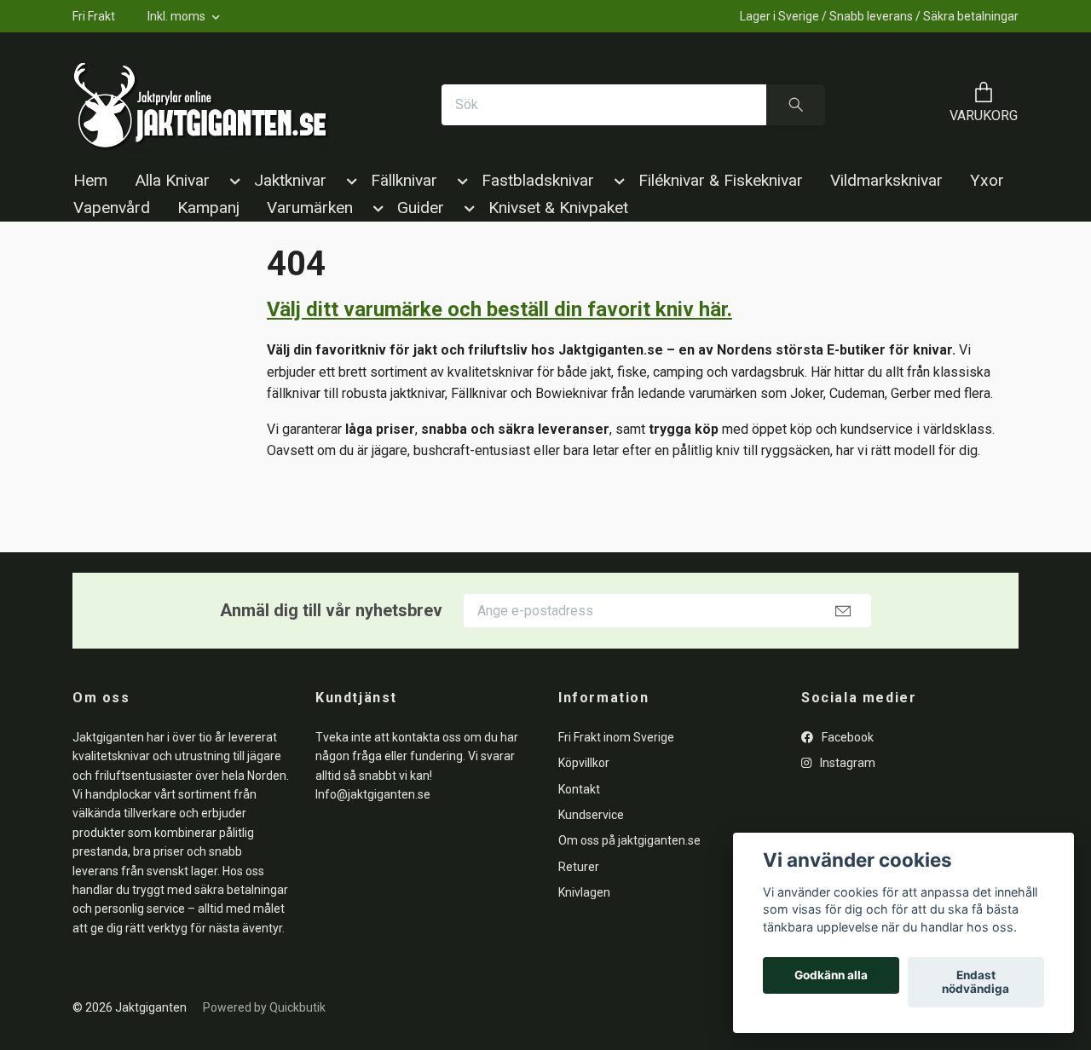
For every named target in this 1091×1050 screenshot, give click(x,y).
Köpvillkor (583, 763)
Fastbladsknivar (538, 180)
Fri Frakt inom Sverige (616, 737)
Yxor (987, 180)
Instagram (846, 763)
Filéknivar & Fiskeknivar (720, 180)
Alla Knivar (172, 180)
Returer (578, 867)
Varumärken (310, 207)
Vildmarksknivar (886, 180)
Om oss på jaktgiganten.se (629, 840)
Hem (90, 180)
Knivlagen (584, 892)
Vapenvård (111, 207)
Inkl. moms (177, 16)
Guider (420, 207)
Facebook (846, 737)
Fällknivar (404, 180)
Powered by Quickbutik (264, 1007)
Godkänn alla (831, 976)
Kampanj (208, 207)
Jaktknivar (290, 180)
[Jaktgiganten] (201, 104)
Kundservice (591, 815)
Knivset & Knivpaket (558, 207)
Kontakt (579, 789)
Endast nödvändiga (975, 982)
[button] (231, 184)
